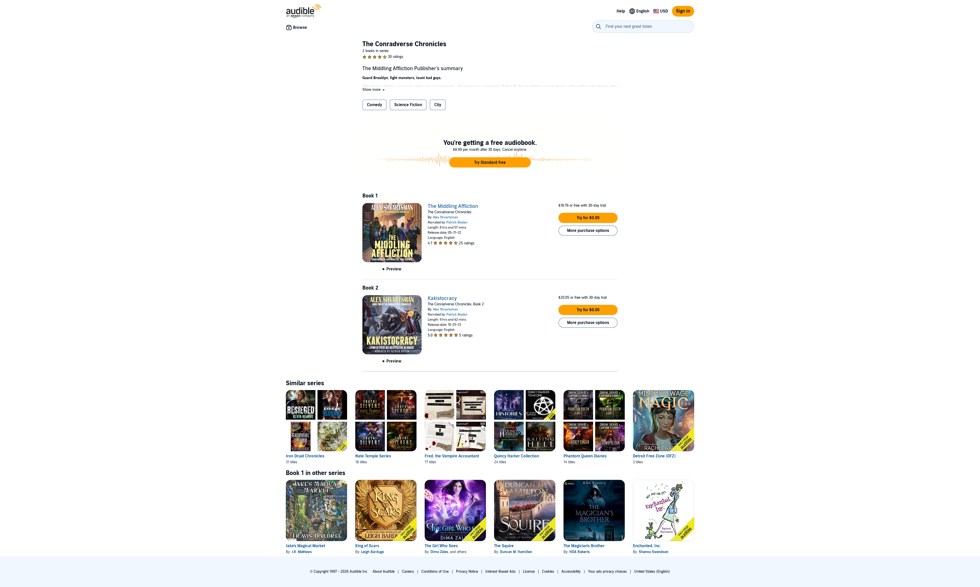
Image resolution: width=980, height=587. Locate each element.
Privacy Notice (467, 571)
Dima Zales (439, 552)
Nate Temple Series (373, 456)
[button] (374, 90)
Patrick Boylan (457, 222)
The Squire (504, 545)
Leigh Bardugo (372, 552)
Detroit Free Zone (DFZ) (654, 456)
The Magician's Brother (584, 545)
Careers (408, 571)
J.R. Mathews (302, 552)
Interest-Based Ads (500, 571)
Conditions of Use (435, 571)
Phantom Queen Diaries (585, 456)
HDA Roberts (579, 552)
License (529, 571)
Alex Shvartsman (445, 217)
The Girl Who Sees (441, 545)
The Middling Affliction (453, 206)
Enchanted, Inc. (647, 545)
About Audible (384, 571)
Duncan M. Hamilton (516, 552)
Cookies (548, 571)
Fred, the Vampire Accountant (452, 456)
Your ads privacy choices (607, 571)
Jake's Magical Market (305, 545)
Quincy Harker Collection (516, 456)
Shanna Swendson (653, 552)
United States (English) (652, 571)
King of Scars (367, 545)
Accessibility (571, 571)
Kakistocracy (442, 298)
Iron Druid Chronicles (305, 456)
